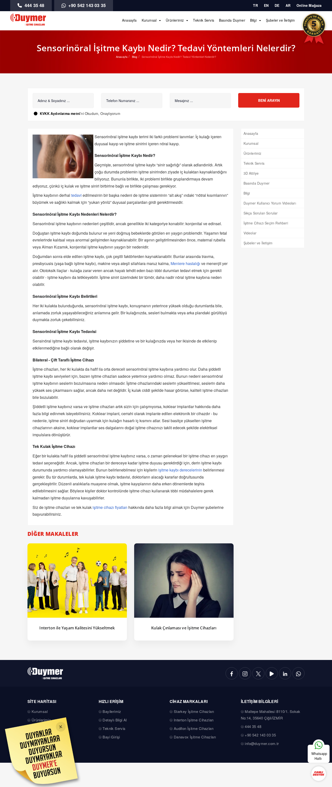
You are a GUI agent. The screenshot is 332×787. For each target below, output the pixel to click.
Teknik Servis (203, 20)
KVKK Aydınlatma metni (60, 113)
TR (255, 5)
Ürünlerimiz (175, 20)
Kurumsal (149, 20)
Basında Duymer (232, 20)
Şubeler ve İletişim (280, 20)
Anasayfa (129, 20)
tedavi (76, 195)
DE (277, 5)
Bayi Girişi (111, 736)
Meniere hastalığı (185, 263)
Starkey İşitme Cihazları (194, 711)
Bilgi (253, 20)
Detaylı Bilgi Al (115, 719)
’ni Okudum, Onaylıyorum (80, 113)
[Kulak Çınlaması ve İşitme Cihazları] (184, 580)
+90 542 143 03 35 (86, 5)
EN (266, 5)
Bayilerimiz (112, 711)
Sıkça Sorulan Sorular (261, 213)
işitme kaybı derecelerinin (180, 470)
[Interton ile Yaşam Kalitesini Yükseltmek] (77, 580)
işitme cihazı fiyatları (110, 507)
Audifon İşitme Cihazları (194, 728)
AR (288, 5)
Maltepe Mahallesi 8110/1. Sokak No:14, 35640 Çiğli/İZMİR (270, 714)
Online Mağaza (309, 5)
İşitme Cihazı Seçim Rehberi (266, 223)
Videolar (250, 233)
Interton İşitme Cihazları (194, 719)
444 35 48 (33, 5)
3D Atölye (251, 173)
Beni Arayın (269, 100)
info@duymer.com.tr (262, 743)
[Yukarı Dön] (318, 730)
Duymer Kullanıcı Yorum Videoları (270, 203)
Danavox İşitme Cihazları (195, 736)
